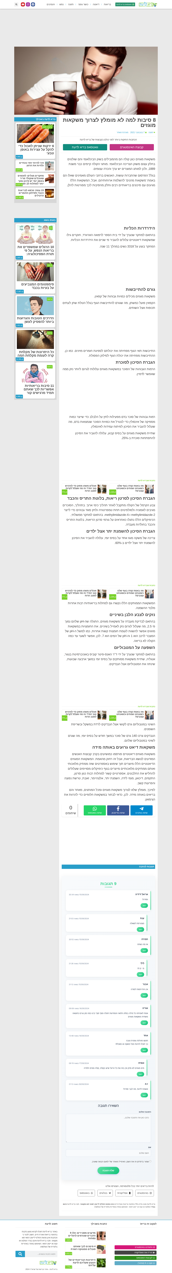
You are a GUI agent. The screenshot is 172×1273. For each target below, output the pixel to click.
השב (144, 905)
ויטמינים (51, 4)
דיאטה (96, 4)
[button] (16, 4)
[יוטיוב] (23, 4)
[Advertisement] (86, 27)
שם (149, 1147)
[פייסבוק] (33, 4)
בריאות (107, 4)
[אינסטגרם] (28, 4)
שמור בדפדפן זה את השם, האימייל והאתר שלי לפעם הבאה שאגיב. (120, 1162)
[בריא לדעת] (148, 4)
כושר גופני (83, 4)
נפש (61, 4)
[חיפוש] (20, 1254)
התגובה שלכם (145, 1112)
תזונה (71, 4)
